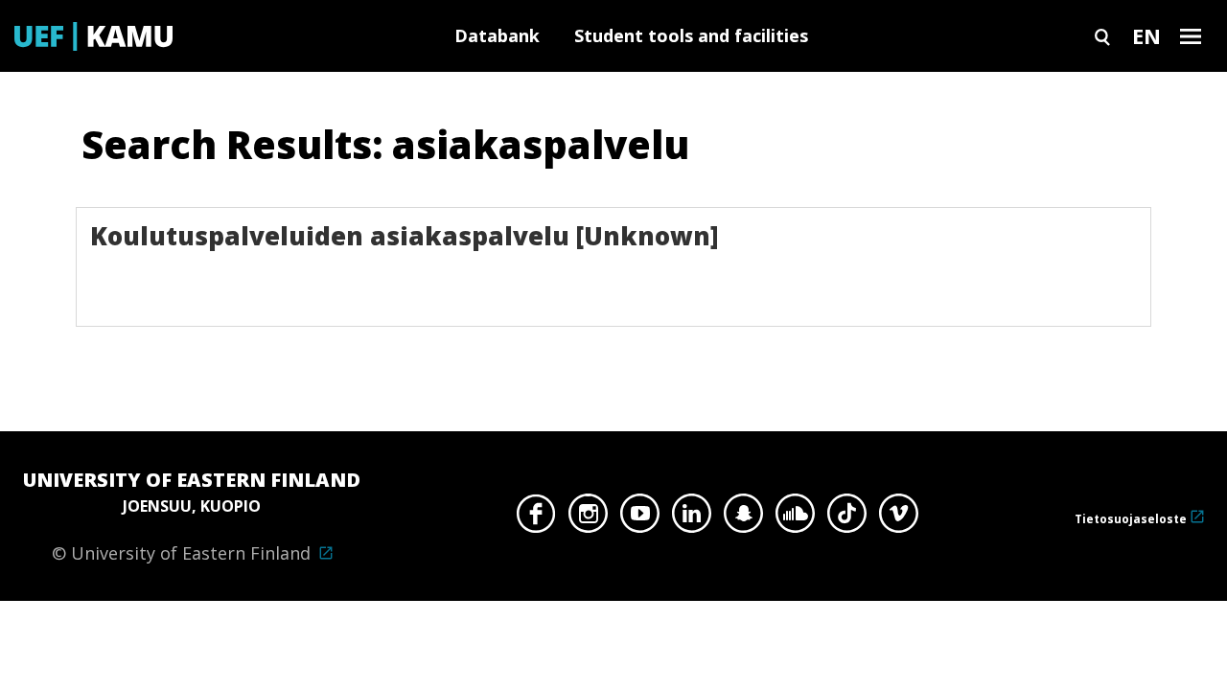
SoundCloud (795, 518)
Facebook (536, 518)
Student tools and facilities (691, 35)
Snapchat (743, 518)
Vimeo (898, 518)
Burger (1191, 36)
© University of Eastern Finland (191, 515)
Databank (497, 35)
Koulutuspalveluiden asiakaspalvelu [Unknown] (404, 235)
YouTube (640, 518)
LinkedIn (691, 518)
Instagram (588, 518)
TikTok (847, 518)
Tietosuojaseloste (1131, 519)
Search (1102, 36)
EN (1146, 35)
